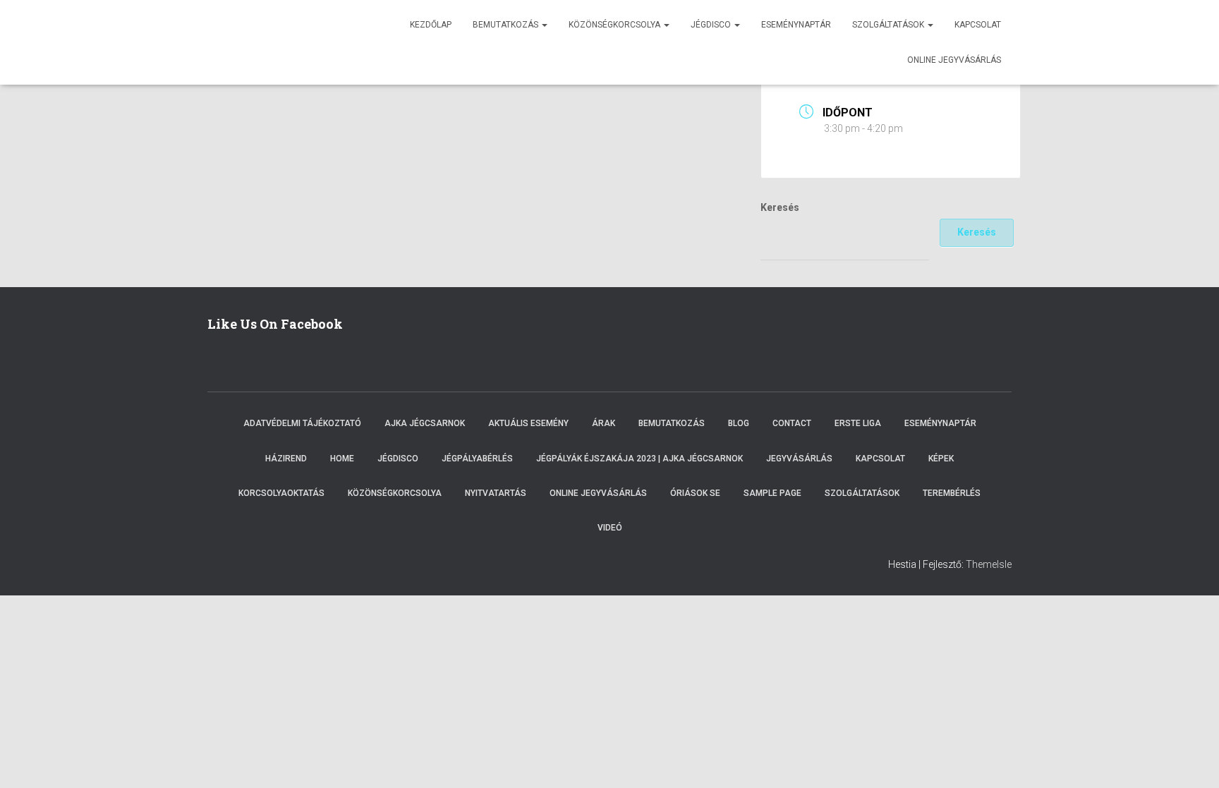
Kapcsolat (977, 25)
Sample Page (772, 493)
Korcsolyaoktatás (281, 493)
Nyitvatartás (495, 493)
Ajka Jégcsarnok (424, 423)
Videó (610, 528)
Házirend (286, 458)
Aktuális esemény (528, 423)
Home (342, 458)
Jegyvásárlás (799, 458)
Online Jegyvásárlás (598, 493)
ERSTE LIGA (858, 423)
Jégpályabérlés (477, 458)
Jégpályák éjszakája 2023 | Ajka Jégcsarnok (639, 458)
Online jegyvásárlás (954, 60)
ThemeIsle (989, 564)
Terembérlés (952, 493)
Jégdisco (712, 25)
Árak (603, 423)
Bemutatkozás (506, 25)
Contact (791, 423)
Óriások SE (695, 493)
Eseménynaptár (796, 25)
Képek (941, 458)
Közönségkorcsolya (615, 25)
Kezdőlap (430, 25)
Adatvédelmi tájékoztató (302, 423)
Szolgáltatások (889, 25)
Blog (738, 423)
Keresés (779, 207)
